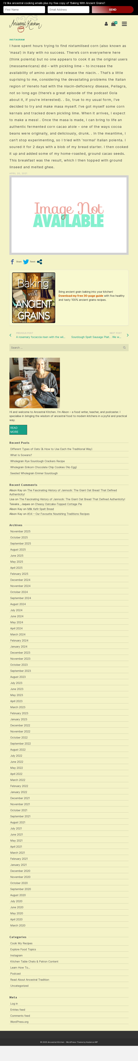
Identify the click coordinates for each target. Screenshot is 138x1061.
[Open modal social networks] (39, 262)
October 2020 (19, 883)
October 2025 (19, 537)
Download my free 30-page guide (81, 295)
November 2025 (20, 531)
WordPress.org (19, 1021)
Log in (14, 1003)
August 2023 (18, 677)
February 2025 (19, 573)
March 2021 (17, 852)
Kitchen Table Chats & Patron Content (34, 961)
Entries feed (17, 1009)
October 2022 (19, 737)
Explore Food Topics (23, 949)
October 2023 (19, 664)
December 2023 (20, 652)
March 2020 (17, 925)
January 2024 (18, 646)
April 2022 (16, 774)
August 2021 (17, 822)
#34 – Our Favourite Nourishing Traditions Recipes (58, 514)
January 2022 (18, 792)
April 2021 (16, 846)
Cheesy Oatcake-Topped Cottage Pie (58, 504)
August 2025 (18, 549)
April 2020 (16, 919)
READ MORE (14, 429)
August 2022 (18, 749)
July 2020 (16, 901)
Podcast (15, 973)
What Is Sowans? (21, 455)
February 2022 (19, 786)
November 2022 (20, 731)
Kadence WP (92, 1042)
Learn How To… (20, 967)
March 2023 (17, 707)
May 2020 (16, 913)
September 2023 (20, 670)
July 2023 (16, 683)
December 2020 (20, 871)
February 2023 (19, 713)
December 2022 (20, 725)
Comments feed (20, 1015)
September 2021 (20, 816)
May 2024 (16, 622)
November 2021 (20, 804)
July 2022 (16, 755)
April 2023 (16, 701)
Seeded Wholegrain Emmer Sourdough (34, 473)
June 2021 (16, 834)
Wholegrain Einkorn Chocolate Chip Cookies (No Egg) (43, 467)
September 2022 (20, 743)
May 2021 (16, 840)
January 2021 (18, 864)
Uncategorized (19, 985)
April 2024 (16, 628)
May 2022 (16, 767)
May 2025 (16, 561)
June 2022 (16, 761)
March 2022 (17, 780)
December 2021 (20, 798)
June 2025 (16, 555)
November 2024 (20, 586)
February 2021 (19, 858)
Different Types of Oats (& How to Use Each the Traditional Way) (51, 449)
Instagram (17, 39)
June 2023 (16, 689)
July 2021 (16, 828)
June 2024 (17, 616)
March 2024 (18, 634)
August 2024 (18, 604)
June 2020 (16, 907)
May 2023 (16, 695)
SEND (112, 9)
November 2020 (20, 877)
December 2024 (20, 580)
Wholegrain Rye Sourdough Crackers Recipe (37, 461)
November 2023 (20, 658)
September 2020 (20, 889)
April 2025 (16, 567)
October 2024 (19, 592)
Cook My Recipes (21, 943)
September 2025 (20, 543)
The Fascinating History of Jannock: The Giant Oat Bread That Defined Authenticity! (72, 499)
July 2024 (16, 610)
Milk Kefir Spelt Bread (40, 509)
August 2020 (18, 895)
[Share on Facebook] (15, 262)
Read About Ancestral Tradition (29, 979)
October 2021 (18, 810)
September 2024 (20, 598)
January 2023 (18, 719)
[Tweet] (29, 262)
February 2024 (19, 640)
